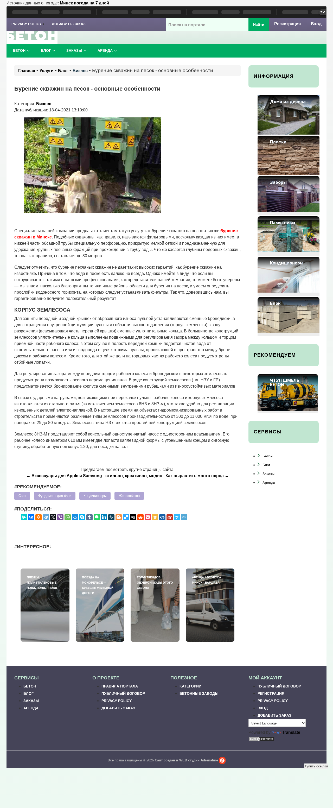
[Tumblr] (89, 517)
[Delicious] (126, 517)
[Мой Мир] (75, 517)
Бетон (19, 50)
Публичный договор (123, 693)
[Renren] (162, 517)
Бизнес (80, 70)
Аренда (105, 50)
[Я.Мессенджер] (24, 517)
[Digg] (133, 517)
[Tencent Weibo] (184, 517)
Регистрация (287, 24)
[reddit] (140, 517)
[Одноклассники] (38, 517)
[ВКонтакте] (31, 517)
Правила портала (119, 686)
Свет (22, 496)
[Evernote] (97, 517)
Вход (316, 24)
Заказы (74, 50)
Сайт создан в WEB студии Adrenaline (186, 760)
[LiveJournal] (111, 517)
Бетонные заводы (199, 693)
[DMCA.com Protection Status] (261, 738)
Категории (190, 686)
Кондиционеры (95, 496)
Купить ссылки (316, 765)
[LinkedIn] (104, 517)
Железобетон (129, 496)
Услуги (47, 70)
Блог (46, 50)
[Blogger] (119, 517)
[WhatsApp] (68, 517)
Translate (291, 732)
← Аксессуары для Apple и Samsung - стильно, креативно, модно (94, 476)
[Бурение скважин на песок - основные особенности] (92, 165)
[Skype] (82, 517)
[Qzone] (155, 517)
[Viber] (60, 517)
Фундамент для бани (54, 496)
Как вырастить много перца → (197, 476)
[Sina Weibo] (169, 517)
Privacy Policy (26, 24)
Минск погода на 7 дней (84, 3)
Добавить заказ (69, 24)
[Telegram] (46, 517)
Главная (26, 70)
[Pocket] (148, 517)
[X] (53, 517)
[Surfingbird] (177, 517)
